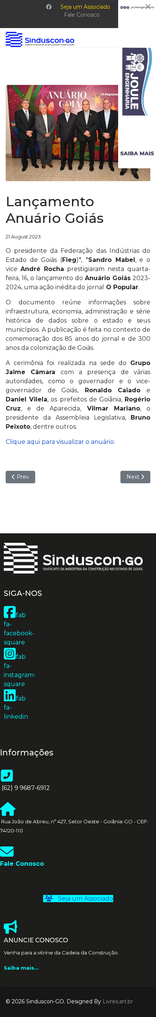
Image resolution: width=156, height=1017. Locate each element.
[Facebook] (48, 6)
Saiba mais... (21, 968)
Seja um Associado (85, 6)
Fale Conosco (82, 14)
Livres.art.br (118, 1001)
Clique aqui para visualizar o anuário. (60, 441)
